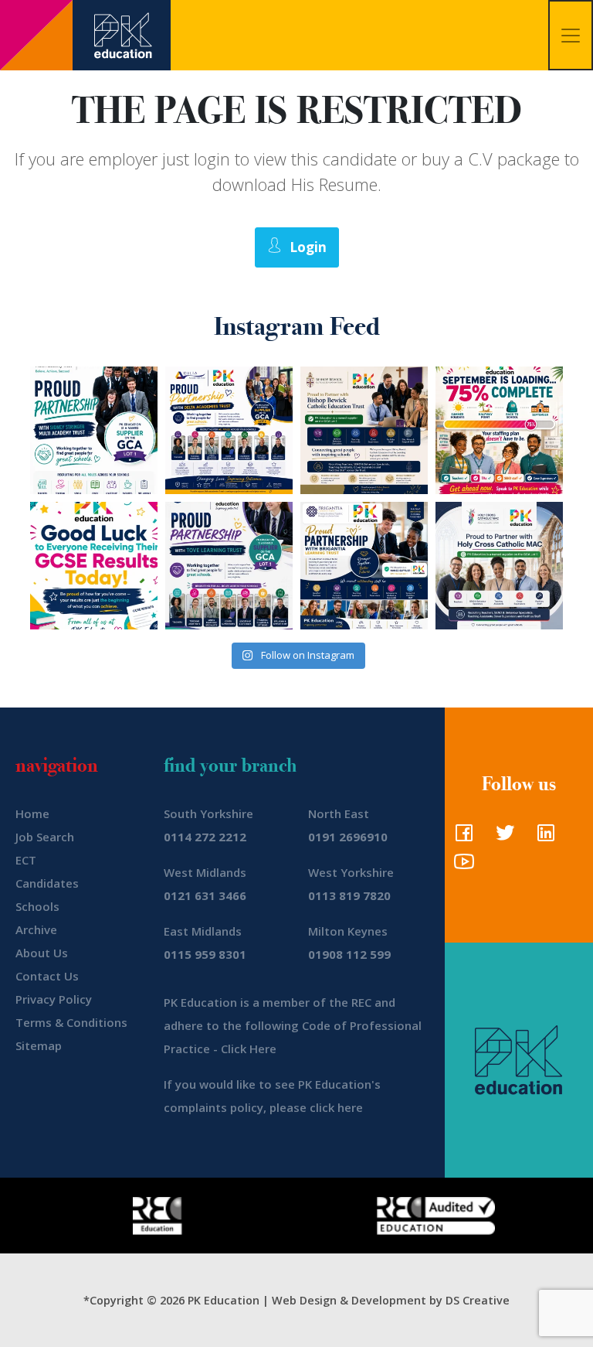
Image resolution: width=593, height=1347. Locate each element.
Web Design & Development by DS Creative (391, 1300)
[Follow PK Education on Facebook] (460, 837)
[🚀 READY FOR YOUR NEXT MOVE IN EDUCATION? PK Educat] (229, 430)
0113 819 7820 (349, 895)
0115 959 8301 (205, 954)
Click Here (248, 1048)
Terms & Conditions (71, 1022)
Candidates (47, 883)
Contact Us (47, 976)
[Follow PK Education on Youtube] (460, 866)
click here (336, 1107)
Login (308, 247)
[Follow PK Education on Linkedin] (542, 837)
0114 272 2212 (205, 836)
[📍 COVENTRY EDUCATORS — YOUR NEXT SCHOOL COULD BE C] (499, 565)
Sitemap (38, 1045)
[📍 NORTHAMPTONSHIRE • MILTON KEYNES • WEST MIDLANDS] (229, 565)
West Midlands (205, 872)
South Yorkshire (208, 813)
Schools (37, 906)
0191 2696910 (348, 836)
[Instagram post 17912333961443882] (499, 430)
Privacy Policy (53, 999)
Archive (36, 929)
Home (32, 813)
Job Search (44, 836)
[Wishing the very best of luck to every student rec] (94, 565)
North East (338, 813)
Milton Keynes (348, 931)
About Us (41, 952)
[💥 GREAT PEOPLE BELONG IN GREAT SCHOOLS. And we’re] (364, 430)
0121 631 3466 (205, 895)
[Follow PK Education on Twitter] (501, 837)
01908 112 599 (349, 954)
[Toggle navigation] (570, 35)
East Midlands (203, 931)
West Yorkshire (351, 872)
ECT (25, 860)
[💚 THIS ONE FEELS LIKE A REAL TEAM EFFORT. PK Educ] (94, 430)
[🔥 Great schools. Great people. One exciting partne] (364, 565)
